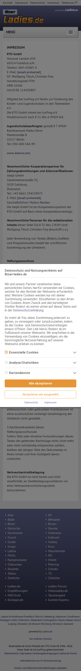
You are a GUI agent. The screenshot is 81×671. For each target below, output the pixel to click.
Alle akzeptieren (40, 383)
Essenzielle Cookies (24, 352)
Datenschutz (31, 402)
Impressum (50, 402)
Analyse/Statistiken (24, 363)
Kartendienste (19, 373)
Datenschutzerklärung (28, 310)
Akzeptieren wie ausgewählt (40, 394)
